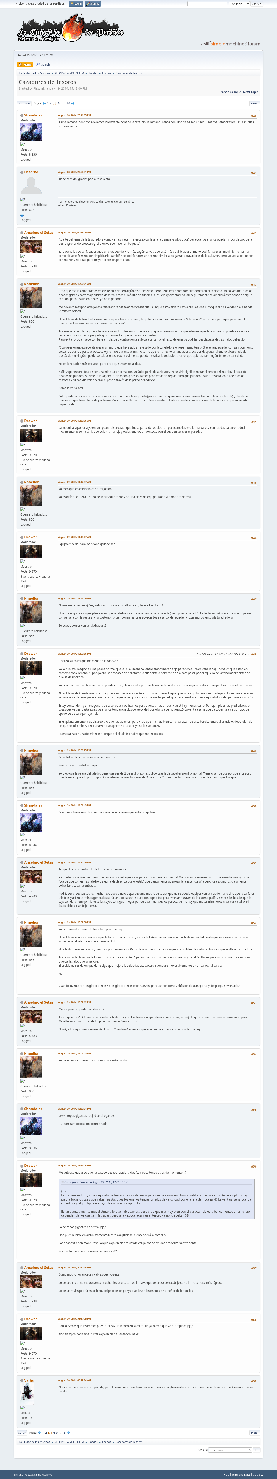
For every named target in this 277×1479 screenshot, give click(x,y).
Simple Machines (43, 1474)
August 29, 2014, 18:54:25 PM (74, 1165)
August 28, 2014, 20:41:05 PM (74, 115)
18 (68, 103)
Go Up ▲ (258, 1474)
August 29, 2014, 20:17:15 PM (74, 1267)
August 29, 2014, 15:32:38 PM (74, 922)
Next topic (250, 92)
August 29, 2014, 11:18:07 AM (74, 537)
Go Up (22, 1432)
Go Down (24, 103)
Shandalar (33, 115)
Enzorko (31, 172)
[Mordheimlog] (22, 215)
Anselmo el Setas (38, 232)
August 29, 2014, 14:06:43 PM (74, 805)
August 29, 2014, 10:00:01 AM (74, 283)
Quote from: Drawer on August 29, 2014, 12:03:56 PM (95, 1182)
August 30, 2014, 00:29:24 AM (74, 1380)
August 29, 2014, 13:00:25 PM (74, 750)
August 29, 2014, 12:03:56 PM (74, 653)
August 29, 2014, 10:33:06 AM (74, 420)
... (64, 103)
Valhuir (30, 1380)
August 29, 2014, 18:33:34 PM (74, 1108)
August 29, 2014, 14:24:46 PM (74, 862)
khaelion (32, 284)
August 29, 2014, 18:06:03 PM (74, 1053)
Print (254, 103)
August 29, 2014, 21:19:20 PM (74, 1318)
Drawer (30, 420)
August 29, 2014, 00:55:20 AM (74, 232)
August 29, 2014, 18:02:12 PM (74, 1002)
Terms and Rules (241, 1474)
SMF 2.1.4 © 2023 (23, 1474)
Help (226, 1474)
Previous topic (230, 92)
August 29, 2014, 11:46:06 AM (74, 598)
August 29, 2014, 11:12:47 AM (74, 481)
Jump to (202, 1449)
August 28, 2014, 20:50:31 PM (74, 172)
